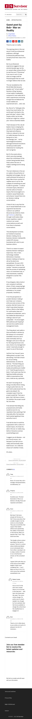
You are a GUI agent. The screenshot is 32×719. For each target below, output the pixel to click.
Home (8, 20)
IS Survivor (20, 716)
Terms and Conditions (10, 691)
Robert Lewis (16, 579)
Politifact (11, 215)
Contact (7, 710)
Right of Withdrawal (10, 704)
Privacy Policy (8, 698)
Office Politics (16, 20)
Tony (11, 474)
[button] (9, 14)
